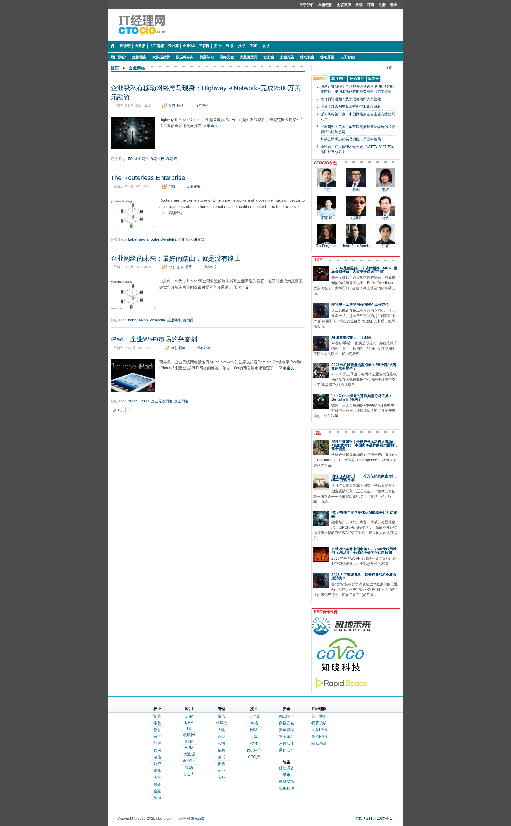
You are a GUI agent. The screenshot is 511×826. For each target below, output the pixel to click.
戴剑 (356, 190)
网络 (180, 105)
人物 (221, 730)
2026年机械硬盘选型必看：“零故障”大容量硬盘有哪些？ (364, 366)
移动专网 (158, 159)
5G (130, 159)
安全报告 (287, 57)
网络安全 (227, 57)
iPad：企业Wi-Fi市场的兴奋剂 (154, 339)
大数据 (189, 754)
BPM (189, 748)
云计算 (254, 716)
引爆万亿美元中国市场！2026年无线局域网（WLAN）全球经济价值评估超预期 (364, 551)
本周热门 (320, 79)
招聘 (221, 750)
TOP (317, 259)
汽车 (157, 777)
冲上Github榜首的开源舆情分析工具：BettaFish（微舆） (361, 397)
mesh (143, 239)
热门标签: (118, 57)
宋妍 (385, 190)
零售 (157, 723)
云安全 (268, 57)
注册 (382, 5)
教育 (157, 730)
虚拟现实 (139, 57)
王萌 (326, 190)
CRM (189, 716)
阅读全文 (210, 126)
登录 (393, 5)
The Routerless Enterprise (148, 178)
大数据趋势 (161, 57)
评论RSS (319, 736)
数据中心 (254, 750)
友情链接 (325, 5)
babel (132, 239)
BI (189, 728)
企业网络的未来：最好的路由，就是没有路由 (176, 258)
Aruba (133, 401)
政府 (157, 750)
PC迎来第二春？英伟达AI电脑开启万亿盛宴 (364, 514)
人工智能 (347, 57)
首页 (115, 68)
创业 (221, 770)
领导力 (221, 723)
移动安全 (307, 57)
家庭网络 (286, 781)
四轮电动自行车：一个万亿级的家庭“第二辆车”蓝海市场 (364, 478)
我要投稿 (319, 723)
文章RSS (319, 730)
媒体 (157, 770)
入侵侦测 (286, 743)
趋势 (188, 267)
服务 (157, 784)
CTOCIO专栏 (324, 163)
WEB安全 (286, 716)
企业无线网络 (161, 401)
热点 (180, 267)
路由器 (199, 239)
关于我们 (307, 5)
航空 (157, 764)
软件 (254, 743)
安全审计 (286, 736)
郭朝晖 (326, 218)
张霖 (385, 246)
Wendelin (168, 239)
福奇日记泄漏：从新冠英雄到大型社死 (351, 99)
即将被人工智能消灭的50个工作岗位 (360, 304)
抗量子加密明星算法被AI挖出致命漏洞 (351, 106)
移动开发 (327, 57)
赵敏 (385, 218)
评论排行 (357, 79)
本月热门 (338, 79)
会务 (221, 777)
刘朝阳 (356, 218)
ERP (189, 722)
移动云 (171, 159)
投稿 (359, 5)
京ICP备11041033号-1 (373, 819)
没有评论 (201, 105)
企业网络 (137, 68)
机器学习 (207, 57)
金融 (157, 791)
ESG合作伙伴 (325, 612)
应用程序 (286, 788)
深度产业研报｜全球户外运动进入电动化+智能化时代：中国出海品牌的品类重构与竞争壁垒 (364, 445)
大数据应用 (249, 57)
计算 (254, 736)
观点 (221, 716)
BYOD (144, 401)
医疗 (157, 736)
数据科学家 (185, 57)
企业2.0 (188, 761)
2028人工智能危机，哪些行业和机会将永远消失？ (364, 576)
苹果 (286, 774)
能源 (157, 743)
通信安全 (286, 750)
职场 (221, 736)
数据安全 (286, 723)
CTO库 (254, 757)
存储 (254, 723)
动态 (172, 105)
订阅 (370, 5)
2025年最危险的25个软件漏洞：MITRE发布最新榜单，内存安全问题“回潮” (364, 270)
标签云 (373, 79)
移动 (189, 767)
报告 (317, 433)
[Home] (113, 46)
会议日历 (344, 5)
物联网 (189, 735)
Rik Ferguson (326, 246)
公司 (221, 743)
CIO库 (189, 774)
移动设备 (286, 768)
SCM (189, 741)
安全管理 (286, 730)
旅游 (157, 798)
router (154, 239)
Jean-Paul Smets (356, 246)
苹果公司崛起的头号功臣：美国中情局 (351, 139)
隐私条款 (319, 743)
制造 (157, 716)
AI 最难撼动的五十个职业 (351, 337)
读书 (221, 757)
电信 (157, 757)
